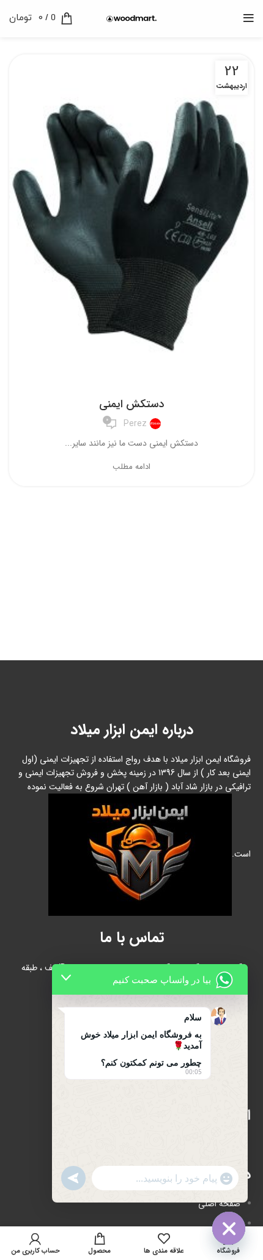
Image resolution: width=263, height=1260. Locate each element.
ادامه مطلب (131, 467)
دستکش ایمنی (131, 404)
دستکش (131, 381)
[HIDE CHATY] (228, 1228)
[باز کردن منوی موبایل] (248, 18)
